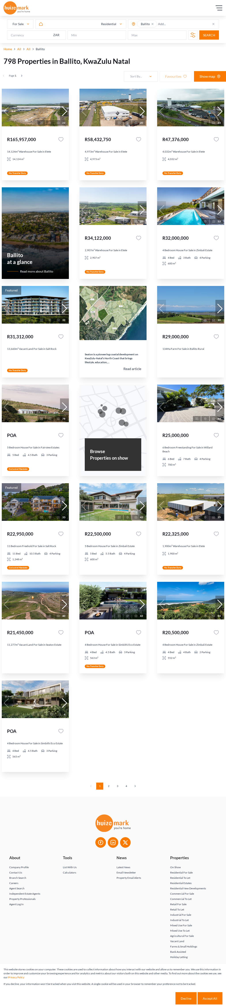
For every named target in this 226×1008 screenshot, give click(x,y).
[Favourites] (61, 139)
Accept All (210, 998)
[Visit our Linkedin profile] (113, 842)
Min (74, 35)
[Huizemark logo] (17, 8)
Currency (17, 35)
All (19, 49)
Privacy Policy (16, 977)
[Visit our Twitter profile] (125, 842)
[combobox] (175, 24)
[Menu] (218, 7)
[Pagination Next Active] (21, 75)
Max (134, 35)
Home (8, 49)
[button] (152, 24)
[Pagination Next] (135, 786)
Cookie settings (158, 998)
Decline (186, 998)
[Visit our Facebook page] (100, 842)
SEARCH (209, 35)
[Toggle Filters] (193, 35)
